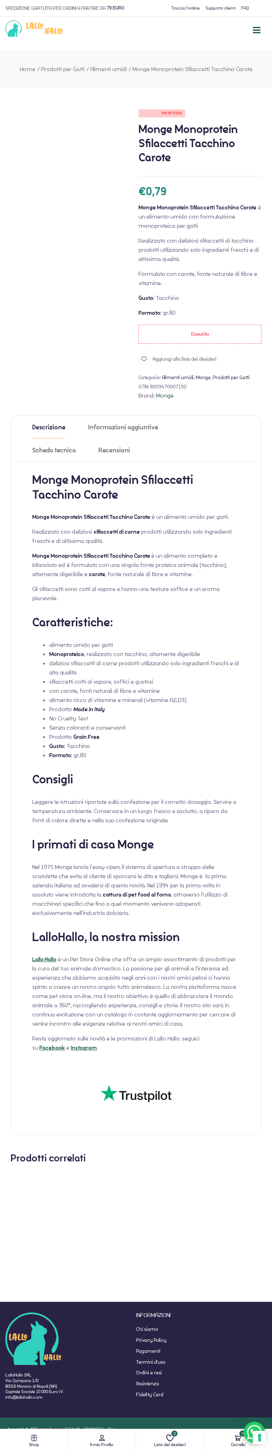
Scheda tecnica (54, 450)
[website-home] (34, 30)
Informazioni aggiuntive (123, 427)
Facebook (52, 1048)
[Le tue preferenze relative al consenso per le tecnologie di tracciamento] (259, 1437)
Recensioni (114, 450)
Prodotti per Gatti (63, 69)
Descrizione (49, 427)
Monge (203, 377)
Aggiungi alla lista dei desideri (184, 358)
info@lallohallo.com (23, 1397)
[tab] (49, 427)
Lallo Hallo (44, 959)
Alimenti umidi (108, 69)
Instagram (84, 1048)
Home (27, 69)
